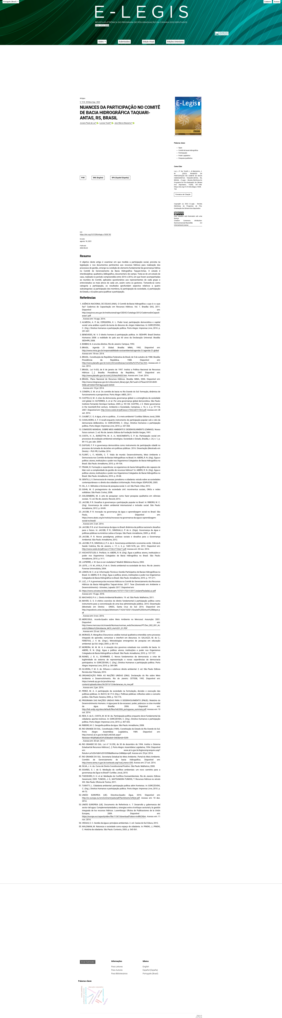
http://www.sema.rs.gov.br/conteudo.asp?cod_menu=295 (107, 762)
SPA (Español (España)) (120, 178)
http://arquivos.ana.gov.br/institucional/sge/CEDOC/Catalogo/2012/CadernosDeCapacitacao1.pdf (120, 314)
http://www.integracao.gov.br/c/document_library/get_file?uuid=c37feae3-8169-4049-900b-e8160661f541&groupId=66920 (119, 383)
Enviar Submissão (87, 962)
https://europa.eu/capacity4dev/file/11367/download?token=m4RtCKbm (114, 816)
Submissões (124, 41)
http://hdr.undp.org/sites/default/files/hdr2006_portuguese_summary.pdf (114, 709)
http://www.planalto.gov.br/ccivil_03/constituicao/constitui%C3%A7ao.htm (114, 363)
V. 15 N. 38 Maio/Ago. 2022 (90, 102)
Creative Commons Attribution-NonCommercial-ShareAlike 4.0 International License (188, 223)
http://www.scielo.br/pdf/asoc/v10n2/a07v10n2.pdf (123, 410)
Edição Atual (148, 41)
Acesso (277, 2)
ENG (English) (98, 178)
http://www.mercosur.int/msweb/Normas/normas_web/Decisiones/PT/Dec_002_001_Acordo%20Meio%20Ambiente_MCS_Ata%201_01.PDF (121, 626)
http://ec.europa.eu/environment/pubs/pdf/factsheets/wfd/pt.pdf (111, 798)
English (146, 966)
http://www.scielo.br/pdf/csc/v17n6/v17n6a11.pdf (104, 549)
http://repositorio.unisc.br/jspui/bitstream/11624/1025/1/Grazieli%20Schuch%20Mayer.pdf (121, 611)
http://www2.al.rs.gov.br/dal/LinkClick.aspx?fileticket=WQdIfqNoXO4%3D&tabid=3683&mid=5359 (105, 736)
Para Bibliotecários (119, 973)
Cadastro (267, 2)
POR (83, 178)
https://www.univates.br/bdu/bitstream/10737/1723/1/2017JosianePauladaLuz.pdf (119, 591)
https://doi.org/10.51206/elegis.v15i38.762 (95, 234)
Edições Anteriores (175, 41)
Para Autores (116, 970)
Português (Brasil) (150, 973)
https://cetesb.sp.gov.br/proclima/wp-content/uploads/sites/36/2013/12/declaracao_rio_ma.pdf (107, 683)
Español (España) (150, 970)
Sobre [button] (101, 41)
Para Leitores (117, 966)
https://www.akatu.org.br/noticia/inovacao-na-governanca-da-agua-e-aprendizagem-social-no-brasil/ (119, 519)
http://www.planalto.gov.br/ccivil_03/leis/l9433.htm (104, 375)
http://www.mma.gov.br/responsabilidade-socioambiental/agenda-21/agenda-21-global (120, 350)
